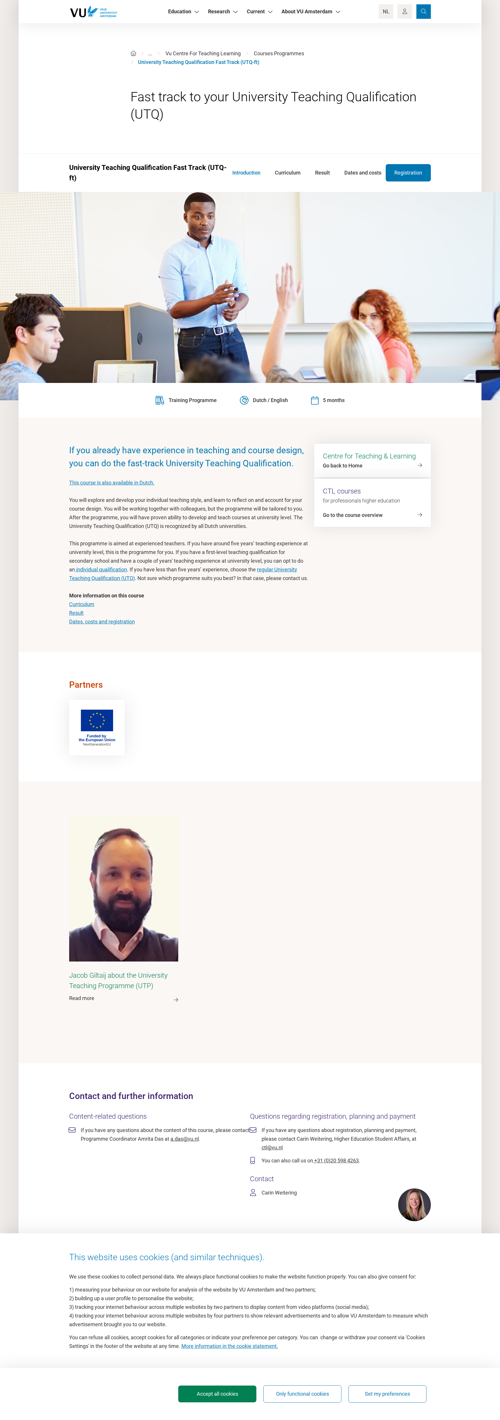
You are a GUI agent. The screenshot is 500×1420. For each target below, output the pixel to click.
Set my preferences (387, 1394)
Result (76, 613)
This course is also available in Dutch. (112, 483)
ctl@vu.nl (272, 1147)
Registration (408, 173)
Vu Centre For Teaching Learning (203, 53)
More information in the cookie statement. (229, 1346)
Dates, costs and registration (102, 622)
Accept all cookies (217, 1394)
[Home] (133, 53)
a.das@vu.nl (184, 1139)
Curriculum (81, 604)
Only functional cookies (302, 1394)
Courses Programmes (279, 53)
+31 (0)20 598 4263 (336, 1160)
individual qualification (101, 569)
